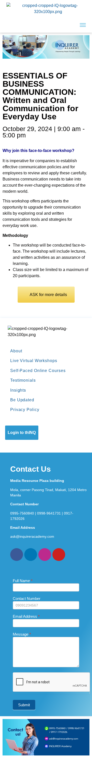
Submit (24, 705)
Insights (18, 390)
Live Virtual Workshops (33, 360)
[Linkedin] (30, 554)
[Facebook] (16, 554)
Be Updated (22, 400)
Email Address (26, 616)
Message (22, 634)
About (16, 351)
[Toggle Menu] (83, 25)
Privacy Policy (24, 409)
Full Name (22, 581)
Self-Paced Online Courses (38, 370)
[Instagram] (44, 554)
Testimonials (23, 380)
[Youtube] (58, 554)
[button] (46, 295)
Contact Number (26, 599)
